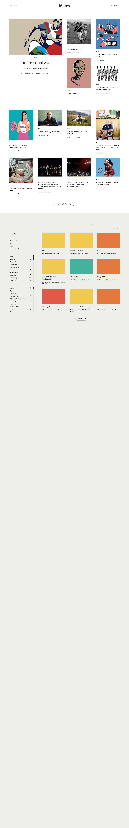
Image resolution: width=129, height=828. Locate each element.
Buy (13, 6)
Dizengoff (46, 307)
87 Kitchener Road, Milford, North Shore (107, 253)
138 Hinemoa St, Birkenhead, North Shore (107, 310)
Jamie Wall (26, 73)
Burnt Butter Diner (77, 250)
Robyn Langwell (102, 93)
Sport (35, 57)
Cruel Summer (73, 93)
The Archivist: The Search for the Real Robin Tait (107, 88)
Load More (81, 318)
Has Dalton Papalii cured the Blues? (20, 189)
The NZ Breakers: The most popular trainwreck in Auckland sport (77, 184)
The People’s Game (74, 49)
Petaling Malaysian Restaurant (49, 277)
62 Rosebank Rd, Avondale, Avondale (79, 253)
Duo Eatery (101, 307)
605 (43, 250)
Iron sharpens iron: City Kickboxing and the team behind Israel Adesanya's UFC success (50, 185)
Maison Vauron (75, 276)
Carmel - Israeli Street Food (80, 307)
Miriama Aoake (73, 52)
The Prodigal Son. (36, 62)
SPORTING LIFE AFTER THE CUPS (107, 55)
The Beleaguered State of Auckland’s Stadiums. (19, 146)
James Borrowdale (74, 137)
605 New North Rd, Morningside (50, 253)
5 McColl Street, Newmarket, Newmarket (80, 279)
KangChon (101, 276)
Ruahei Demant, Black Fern (49, 131)
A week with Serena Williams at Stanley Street (107, 183)
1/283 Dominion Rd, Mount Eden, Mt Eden (107, 279)
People (68, 128)
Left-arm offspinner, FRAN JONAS (77, 132)
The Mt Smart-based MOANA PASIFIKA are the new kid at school (107, 147)
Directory (114, 6)
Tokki (99, 250)
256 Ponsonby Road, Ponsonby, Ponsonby (52, 310)
